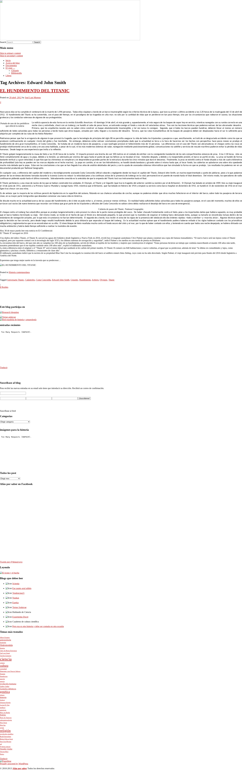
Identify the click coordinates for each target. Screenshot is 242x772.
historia (3, 697)
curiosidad (3, 669)
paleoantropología (6, 720)
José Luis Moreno (33, 97)
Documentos (11, 65)
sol (1, 744)
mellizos (2, 707)
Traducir (3, 367)
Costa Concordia (43, 280)
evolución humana (8, 684)
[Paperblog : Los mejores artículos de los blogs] (5, 761)
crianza (2, 663)
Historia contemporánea (19, 272)
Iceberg (95, 280)
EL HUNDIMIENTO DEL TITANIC (34, 90)
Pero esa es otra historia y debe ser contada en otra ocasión (38, 626)
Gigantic (74, 280)
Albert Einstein (5, 637)
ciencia (6, 659)
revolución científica (6, 734)
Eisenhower (4, 676)
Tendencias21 (18, 593)
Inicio (8, 60)
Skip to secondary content (11, 56)
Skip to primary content (10, 53)
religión (5, 730)
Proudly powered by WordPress (14, 763)
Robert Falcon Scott (6, 739)
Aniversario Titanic (15, 280)
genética (5, 691)
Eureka (15, 602)
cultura (4, 665)
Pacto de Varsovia (5, 717)
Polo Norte (3, 722)
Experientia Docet (20, 617)
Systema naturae (5, 746)
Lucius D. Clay (5, 705)
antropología (5, 640)
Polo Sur (3, 725)
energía (2, 679)
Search (3, 42)
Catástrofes (30, 280)
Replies (4, 287)
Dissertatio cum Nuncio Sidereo (10, 671)
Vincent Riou (4, 751)
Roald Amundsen (5, 736)
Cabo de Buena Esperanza (8, 650)
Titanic (112, 280)
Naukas (15, 598)
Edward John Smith (60, 280)
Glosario (15, 70)
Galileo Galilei (4, 686)
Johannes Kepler (5, 702)
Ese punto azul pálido (21, 588)
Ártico (2, 754)
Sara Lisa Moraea (5, 741)
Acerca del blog (13, 63)
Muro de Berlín (5, 712)
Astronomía (6, 645)
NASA (3, 715)
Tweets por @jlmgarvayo (11, 562)
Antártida (3, 642)
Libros (8, 75)
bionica (2, 648)
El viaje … (10, 68)
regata (2, 728)
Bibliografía (16, 73)
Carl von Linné (5, 653)
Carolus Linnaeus (5, 656)
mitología (3, 710)
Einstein (2, 674)
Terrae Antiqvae (19, 607)
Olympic (103, 280)
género (2, 695)
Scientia (15, 583)
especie (2, 681)
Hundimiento (85, 280)
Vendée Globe (6, 749)
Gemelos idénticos (8, 689)
